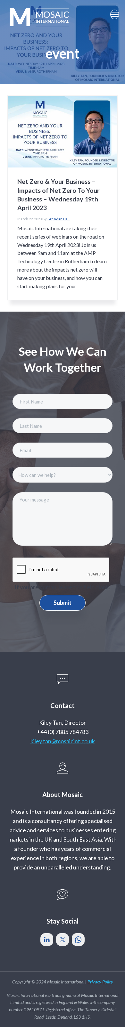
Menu (114, 14)
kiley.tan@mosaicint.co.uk (62, 741)
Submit (62, 602)
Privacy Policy (100, 981)
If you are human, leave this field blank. (62, 587)
